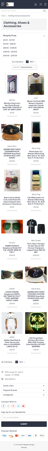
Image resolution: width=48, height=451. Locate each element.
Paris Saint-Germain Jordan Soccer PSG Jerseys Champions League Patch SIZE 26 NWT (36, 248)
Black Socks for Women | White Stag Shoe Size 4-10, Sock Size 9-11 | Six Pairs (36, 155)
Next (32, 62)
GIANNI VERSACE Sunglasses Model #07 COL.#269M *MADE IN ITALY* (12, 249)
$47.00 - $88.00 (9, 44)
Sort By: (17, 67)
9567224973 (10, 379)
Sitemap (24, 447)
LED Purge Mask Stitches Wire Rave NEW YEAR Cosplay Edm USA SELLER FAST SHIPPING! (36, 342)
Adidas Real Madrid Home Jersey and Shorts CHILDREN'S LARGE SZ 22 (12, 343)
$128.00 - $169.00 (10, 52)
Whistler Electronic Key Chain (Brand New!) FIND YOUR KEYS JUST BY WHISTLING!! (12, 106)
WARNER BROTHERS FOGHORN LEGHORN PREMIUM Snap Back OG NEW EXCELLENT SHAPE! (35, 296)
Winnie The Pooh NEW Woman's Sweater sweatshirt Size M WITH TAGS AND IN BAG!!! (36, 105)
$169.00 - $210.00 (10, 56)
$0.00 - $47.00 (9, 40)
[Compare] (40, 5)
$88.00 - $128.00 (10, 48)
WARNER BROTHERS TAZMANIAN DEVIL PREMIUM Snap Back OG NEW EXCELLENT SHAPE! (12, 153)
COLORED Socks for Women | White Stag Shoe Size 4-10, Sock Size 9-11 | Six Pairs (36, 201)
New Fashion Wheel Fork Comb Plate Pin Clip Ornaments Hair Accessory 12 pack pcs (12, 201)
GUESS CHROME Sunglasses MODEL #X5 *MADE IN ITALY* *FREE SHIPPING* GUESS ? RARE (12, 296)
